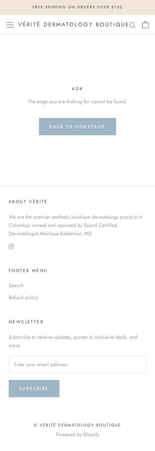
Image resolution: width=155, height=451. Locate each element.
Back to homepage (77, 126)
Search (16, 285)
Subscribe (34, 388)
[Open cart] (145, 24)
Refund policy (23, 297)
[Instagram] (11, 246)
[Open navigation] (10, 24)
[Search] (132, 24)
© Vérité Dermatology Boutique (77, 425)
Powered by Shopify (77, 434)
